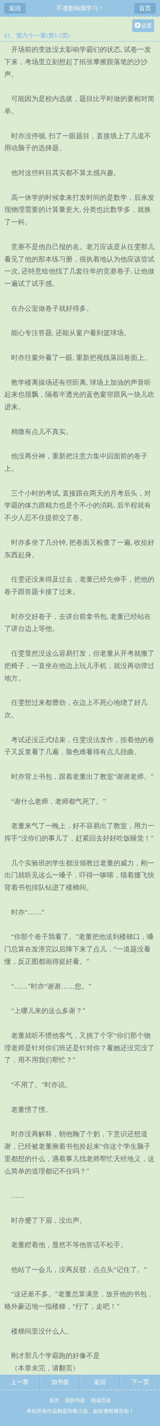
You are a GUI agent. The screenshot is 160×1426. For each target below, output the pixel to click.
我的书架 (75, 1400)
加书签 (60, 1382)
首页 (145, 8)
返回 (15, 8)
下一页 (140, 1382)
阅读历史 (101, 1400)
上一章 (20, 1382)
